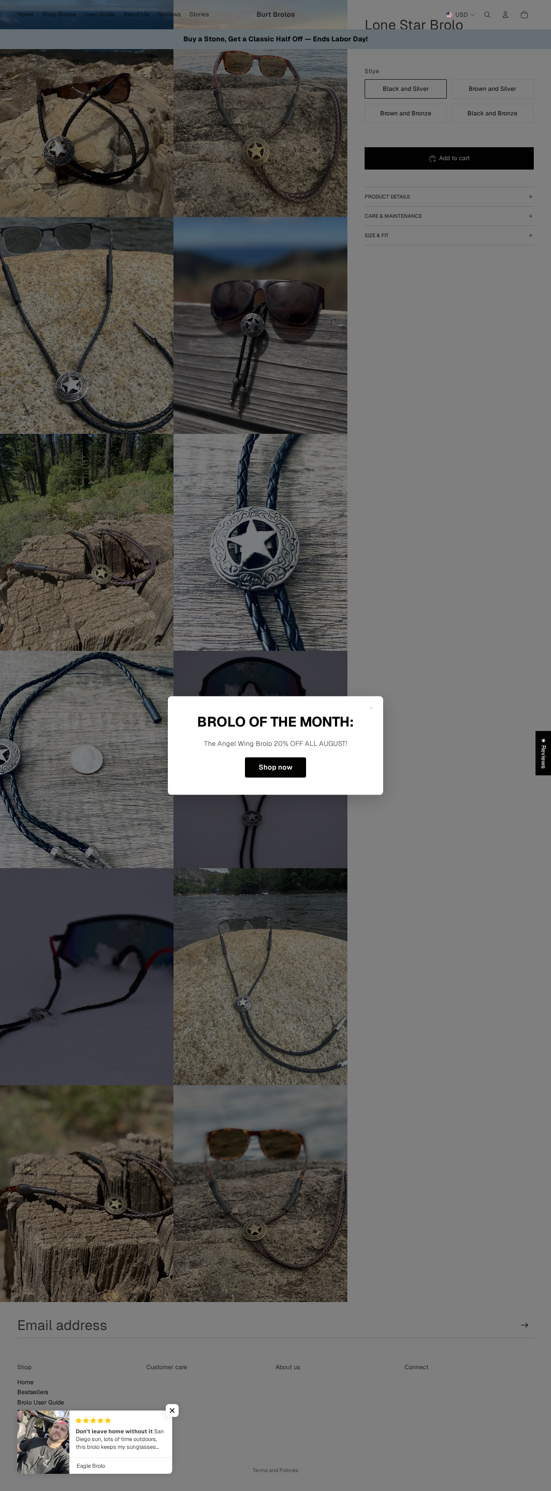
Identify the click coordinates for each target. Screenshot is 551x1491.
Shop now (275, 767)
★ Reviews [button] (544, 753)
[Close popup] (371, 708)
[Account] (505, 14)
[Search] (487, 14)
